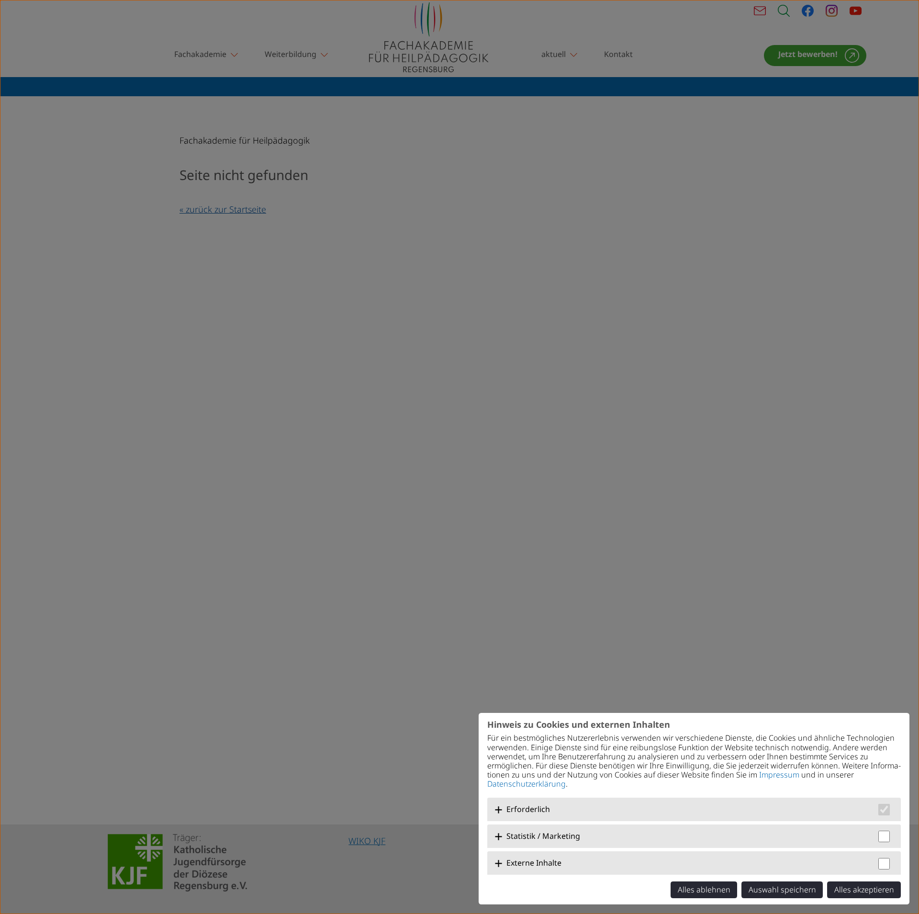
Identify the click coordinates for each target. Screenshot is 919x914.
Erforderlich (528, 809)
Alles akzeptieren (864, 889)
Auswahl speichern (782, 889)
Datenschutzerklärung (526, 784)
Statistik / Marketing (543, 836)
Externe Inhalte (533, 863)
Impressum (779, 774)
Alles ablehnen (704, 889)
